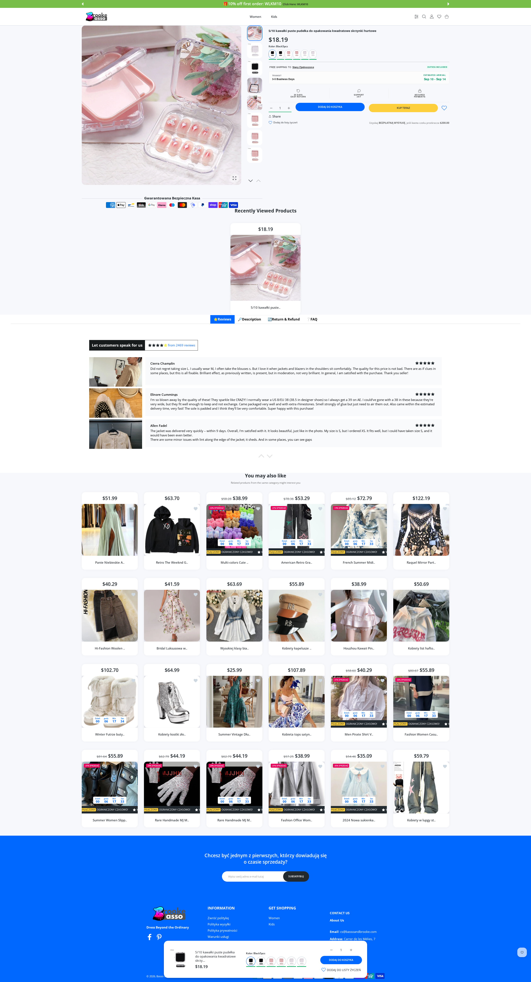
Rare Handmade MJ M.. (172, 820)
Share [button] (276, 116)
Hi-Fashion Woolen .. (110, 648)
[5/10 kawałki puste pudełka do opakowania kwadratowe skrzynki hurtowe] (265, 268)
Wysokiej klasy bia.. (234, 648)
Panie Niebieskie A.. (109, 562)
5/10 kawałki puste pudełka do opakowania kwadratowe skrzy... (215, 956)
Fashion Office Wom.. (296, 820)
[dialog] (424, 17)
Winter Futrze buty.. (109, 734)
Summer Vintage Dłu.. (234, 734)
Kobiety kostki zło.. (172, 734)
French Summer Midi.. (359, 562)
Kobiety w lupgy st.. (421, 820)
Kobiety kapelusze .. (296, 648)
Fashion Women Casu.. (421, 734)
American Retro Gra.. (296, 562)
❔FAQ (311, 319)
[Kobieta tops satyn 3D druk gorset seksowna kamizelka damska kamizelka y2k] (297, 702)
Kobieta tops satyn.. (296, 734)
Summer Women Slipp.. (110, 820)
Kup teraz (403, 108)
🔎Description (249, 319)
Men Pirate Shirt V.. (359, 734)
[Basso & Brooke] (97, 16)
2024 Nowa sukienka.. (359, 820)
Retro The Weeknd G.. (172, 562)
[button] (82, 4)
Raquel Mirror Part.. (421, 562)
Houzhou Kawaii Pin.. (358, 648)
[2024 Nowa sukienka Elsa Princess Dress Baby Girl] (359, 787)
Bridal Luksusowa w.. (172, 648)
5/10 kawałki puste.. (265, 307)
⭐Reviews (222, 319)
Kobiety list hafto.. (421, 648)
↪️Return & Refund (284, 319)
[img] (157, 345)
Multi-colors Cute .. (234, 562)
